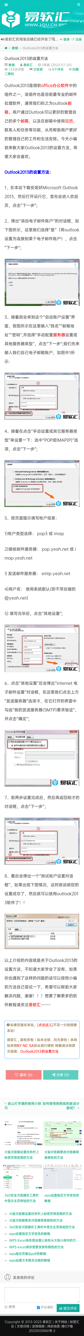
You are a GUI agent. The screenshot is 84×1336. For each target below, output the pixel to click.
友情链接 (38, 1326)
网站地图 (53, 1326)
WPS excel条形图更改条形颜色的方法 (36, 1247)
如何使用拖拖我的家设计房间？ (61, 1105)
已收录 (38, 69)
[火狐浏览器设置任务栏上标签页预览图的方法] (23, 1133)
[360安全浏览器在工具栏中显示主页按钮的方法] (23, 1176)
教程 (15, 48)
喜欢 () (26, 1074)
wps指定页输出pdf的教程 (27, 1253)
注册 (78, 39)
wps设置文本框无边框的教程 (29, 1260)
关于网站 (61, 1322)
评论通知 (47, 1307)
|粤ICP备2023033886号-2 (51, 1328)
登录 (66, 39)
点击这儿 (45, 1024)
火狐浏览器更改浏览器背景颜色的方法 (35, 1220)
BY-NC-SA (25, 1045)
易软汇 (28, 65)
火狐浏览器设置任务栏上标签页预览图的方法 (40, 1213)
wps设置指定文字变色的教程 (29, 1233)
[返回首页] (5, 48)
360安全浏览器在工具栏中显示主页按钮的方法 (42, 1227)
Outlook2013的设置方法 (26, 58)
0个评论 (58, 69)
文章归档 (23, 1326)
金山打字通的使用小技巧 (22, 1105)
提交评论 (69, 1308)
